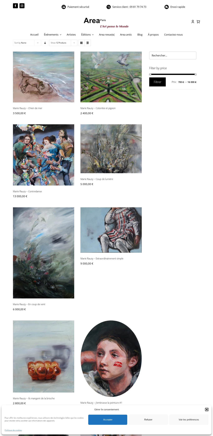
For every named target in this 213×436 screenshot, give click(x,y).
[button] (206, 409)
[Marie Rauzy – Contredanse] (43, 155)
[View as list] (88, 43)
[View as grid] (81, 43)
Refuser (148, 419)
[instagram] (21, 5)
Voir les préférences (189, 419)
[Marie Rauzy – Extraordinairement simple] (111, 230)
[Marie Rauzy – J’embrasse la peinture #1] (111, 358)
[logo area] (106, 18)
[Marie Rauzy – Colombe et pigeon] (111, 77)
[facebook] (15, 5)
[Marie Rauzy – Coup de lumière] (111, 148)
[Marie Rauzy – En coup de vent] (43, 252)
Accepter (107, 419)
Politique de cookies (13, 430)
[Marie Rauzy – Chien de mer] (43, 77)
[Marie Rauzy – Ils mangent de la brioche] (43, 356)
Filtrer (157, 82)
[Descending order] (45, 43)
